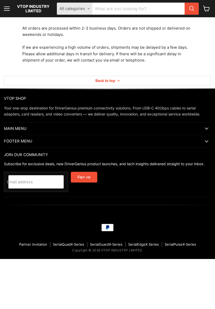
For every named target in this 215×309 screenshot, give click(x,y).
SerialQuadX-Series (68, 244)
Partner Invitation (33, 244)
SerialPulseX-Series (180, 244)
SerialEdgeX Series (143, 244)
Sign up (84, 177)
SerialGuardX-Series (106, 244)
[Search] (192, 9)
